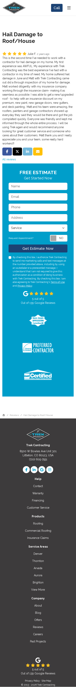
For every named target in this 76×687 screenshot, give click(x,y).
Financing (38, 500)
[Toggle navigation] (69, 8)
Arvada (38, 568)
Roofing (38, 523)
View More (38, 589)
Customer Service (38, 507)
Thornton (38, 561)
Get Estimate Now (38, 248)
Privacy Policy (25, 285)
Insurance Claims (38, 537)
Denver (38, 553)
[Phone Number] (57, 8)
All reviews (9, 159)
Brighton (38, 582)
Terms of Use (58, 282)
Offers (38, 619)
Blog (38, 612)
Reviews (38, 627)
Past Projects (38, 641)
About (38, 605)
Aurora (38, 575)
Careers (38, 634)
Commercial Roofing (38, 530)
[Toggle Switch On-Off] (58, 238)
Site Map (46, 680)
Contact (38, 486)
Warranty (38, 493)
